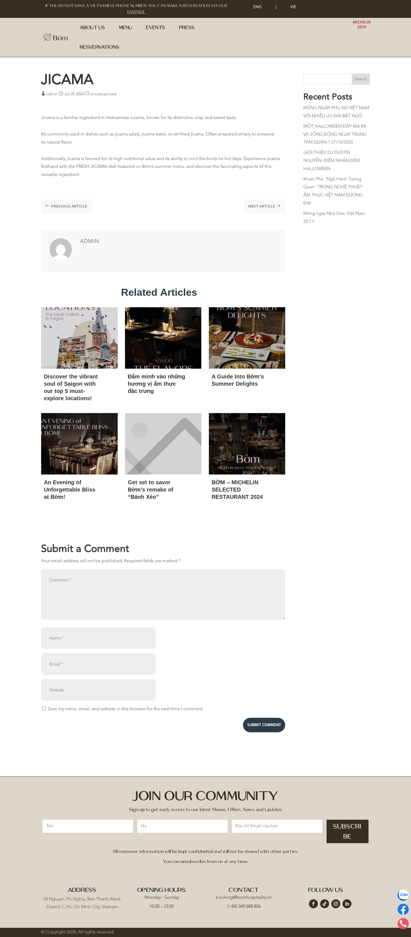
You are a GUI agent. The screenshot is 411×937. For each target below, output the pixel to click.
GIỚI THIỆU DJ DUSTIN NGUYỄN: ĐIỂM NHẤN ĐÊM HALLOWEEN (331, 161)
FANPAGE (136, 11)
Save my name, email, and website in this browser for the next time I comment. (126, 709)
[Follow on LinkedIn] (346, 903)
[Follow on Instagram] (335, 903)
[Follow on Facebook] (313, 903)
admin (52, 94)
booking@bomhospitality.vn (244, 897)
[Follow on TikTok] (324, 903)
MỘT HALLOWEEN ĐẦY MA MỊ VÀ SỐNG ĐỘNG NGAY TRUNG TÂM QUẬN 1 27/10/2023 (335, 134)
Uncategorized (103, 94)
